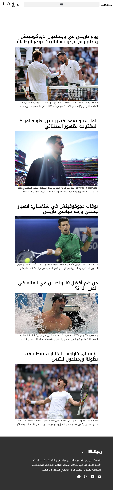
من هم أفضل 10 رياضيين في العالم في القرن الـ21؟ (58, 285)
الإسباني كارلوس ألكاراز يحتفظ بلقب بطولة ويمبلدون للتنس (61, 356)
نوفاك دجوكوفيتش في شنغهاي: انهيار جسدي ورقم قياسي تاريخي (58, 209)
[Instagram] (8, 3)
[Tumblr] (13, 3)
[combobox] (21, 5)
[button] (61, 4)
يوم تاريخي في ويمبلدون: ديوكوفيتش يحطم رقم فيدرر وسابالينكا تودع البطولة (57, 39)
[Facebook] (79, 476)
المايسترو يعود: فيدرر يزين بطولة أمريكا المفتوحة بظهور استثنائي (58, 123)
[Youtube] (13, 6)
